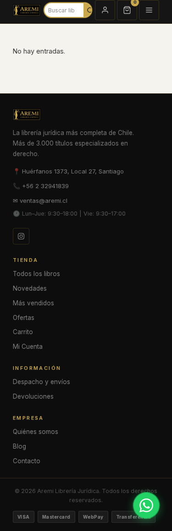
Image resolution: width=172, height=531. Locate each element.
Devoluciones (33, 396)
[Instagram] (21, 236)
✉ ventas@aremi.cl (40, 200)
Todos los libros (36, 273)
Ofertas (23, 317)
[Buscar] (90, 10)
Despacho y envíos (41, 381)
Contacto (26, 461)
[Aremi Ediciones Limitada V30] (27, 10)
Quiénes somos (35, 431)
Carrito (23, 332)
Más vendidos (33, 303)
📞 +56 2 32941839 (41, 186)
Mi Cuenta (28, 346)
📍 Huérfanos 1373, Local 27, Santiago (68, 171)
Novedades (30, 288)
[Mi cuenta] (105, 10)
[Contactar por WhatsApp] (146, 505)
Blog (19, 446)
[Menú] (149, 10)
